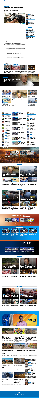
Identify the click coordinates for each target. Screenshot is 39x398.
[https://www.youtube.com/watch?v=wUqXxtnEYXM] (15, 230)
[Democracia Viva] (28, 123)
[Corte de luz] (26, 383)
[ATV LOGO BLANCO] (19, 393)
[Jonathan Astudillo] (3, 133)
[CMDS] (28, 126)
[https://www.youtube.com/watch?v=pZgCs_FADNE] (8, 249)
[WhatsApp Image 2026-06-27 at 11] (3, 142)
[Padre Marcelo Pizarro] (27, 33)
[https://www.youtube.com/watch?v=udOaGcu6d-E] (23, 220)
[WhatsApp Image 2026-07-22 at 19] (3, 122)
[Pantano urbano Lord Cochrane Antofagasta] (26, 370)
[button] (5, 69)
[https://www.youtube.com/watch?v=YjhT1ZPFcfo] (23, 249)
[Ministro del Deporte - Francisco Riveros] (27, 15)
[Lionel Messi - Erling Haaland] (3, 145)
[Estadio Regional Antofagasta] (3, 139)
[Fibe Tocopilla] (26, 363)
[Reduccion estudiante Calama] (27, 38)
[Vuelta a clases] (28, 145)
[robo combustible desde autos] (27, 35)
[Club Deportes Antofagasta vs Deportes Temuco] (3, 113)
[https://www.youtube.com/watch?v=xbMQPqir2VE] (6, 230)
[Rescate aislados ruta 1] (26, 373)
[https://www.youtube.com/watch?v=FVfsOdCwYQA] (30, 249)
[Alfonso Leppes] (19, 94)
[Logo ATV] (4, 1)
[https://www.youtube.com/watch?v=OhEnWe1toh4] (8, 220)
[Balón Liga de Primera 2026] (3, 125)
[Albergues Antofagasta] (26, 377)
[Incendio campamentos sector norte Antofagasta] (28, 116)
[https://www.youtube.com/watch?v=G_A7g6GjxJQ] (24, 230)
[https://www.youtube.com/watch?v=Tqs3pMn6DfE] (30, 220)
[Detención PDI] (28, 135)
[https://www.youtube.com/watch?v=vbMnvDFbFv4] (15, 249)
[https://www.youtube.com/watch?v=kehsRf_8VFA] (33, 230)
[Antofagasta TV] (1, 1)
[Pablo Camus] (28, 138)
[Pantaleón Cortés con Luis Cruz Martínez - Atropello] (28, 142)
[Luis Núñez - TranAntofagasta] (27, 30)
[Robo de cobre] (27, 18)
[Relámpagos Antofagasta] (28, 132)
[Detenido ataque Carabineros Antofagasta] (32, 94)
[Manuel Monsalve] (27, 21)
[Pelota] (3, 128)
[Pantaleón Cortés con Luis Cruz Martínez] (26, 360)
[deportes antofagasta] (3, 116)
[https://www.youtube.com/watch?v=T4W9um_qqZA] (15, 220)
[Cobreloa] (3, 131)
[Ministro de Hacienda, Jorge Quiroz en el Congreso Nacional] (27, 23)
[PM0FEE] (3, 119)
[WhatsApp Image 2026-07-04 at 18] (3, 136)
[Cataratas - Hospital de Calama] (6, 94)
